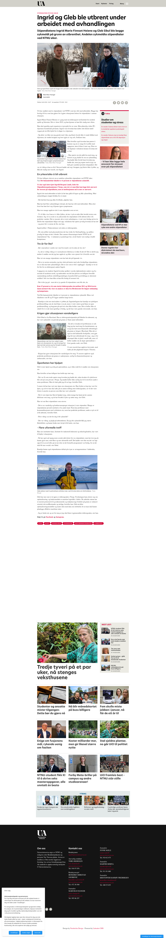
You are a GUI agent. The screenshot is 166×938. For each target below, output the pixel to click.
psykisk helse (56, 523)
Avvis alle (37, 932)
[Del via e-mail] (122, 102)
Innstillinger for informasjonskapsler (152, 936)
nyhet (47, 523)
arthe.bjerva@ (106, 866)
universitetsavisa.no (75, 866)
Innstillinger (14, 932)
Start (97, 4)
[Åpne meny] (127, 3)
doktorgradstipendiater (83, 523)
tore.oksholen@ (74, 863)
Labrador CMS (98, 928)
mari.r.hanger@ (74, 893)
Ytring (111, 4)
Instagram (60, 517)
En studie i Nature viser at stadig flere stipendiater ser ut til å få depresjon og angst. (114, 137)
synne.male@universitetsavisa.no (107, 854)
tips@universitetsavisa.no (78, 855)
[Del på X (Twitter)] (118, 102)
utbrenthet (98, 523)
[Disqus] (83, 554)
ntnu (40, 523)
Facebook (49, 517)
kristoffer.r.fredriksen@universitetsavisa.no (108, 881)
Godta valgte (26, 932)
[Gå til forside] (41, 3)
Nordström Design (76, 928)
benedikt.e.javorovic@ (76, 879)
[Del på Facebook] (114, 102)
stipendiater (68, 523)
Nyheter (104, 4)
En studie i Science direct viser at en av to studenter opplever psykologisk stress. (114, 129)
